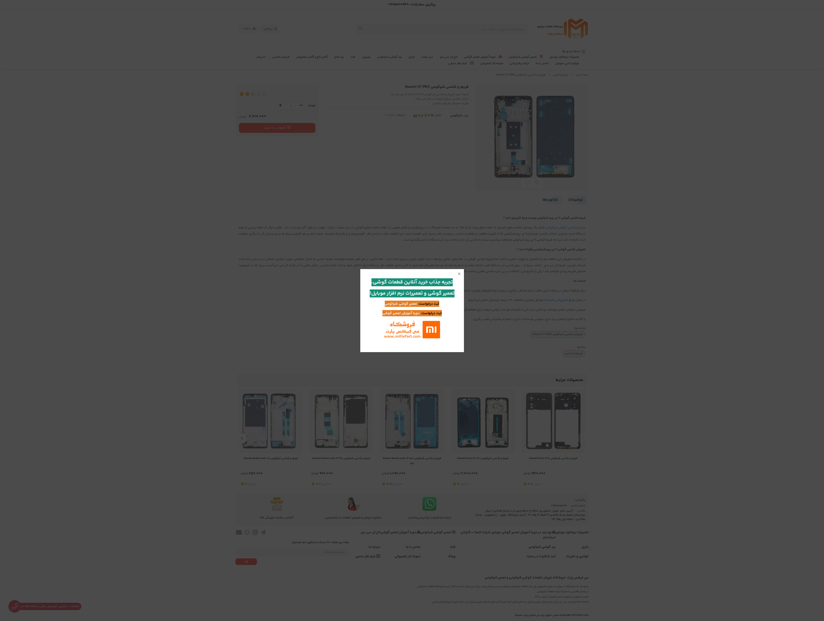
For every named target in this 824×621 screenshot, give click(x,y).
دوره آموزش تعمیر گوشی (401, 313)
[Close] (459, 274)
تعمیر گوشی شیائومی (401, 304)
